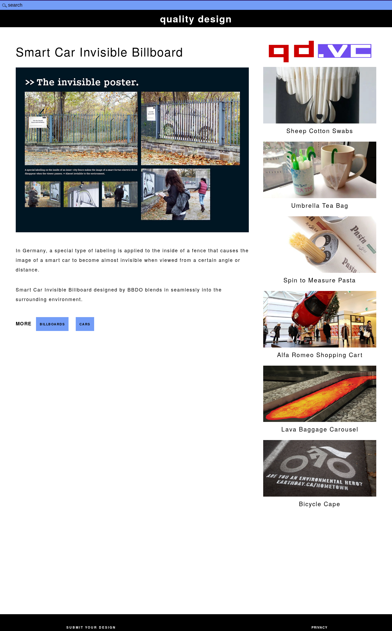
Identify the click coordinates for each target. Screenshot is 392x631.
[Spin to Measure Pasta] (319, 270)
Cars (84, 324)
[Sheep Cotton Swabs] (319, 121)
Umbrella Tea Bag (320, 205)
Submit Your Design (91, 627)
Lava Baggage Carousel (319, 429)
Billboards (52, 324)
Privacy (319, 627)
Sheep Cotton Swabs (319, 130)
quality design (196, 18)
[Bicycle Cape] (319, 494)
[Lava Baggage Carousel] (319, 419)
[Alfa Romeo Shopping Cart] (319, 345)
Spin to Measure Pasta (319, 279)
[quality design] (319, 61)
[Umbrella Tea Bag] (319, 195)
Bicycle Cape (320, 503)
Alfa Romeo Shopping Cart (320, 354)
